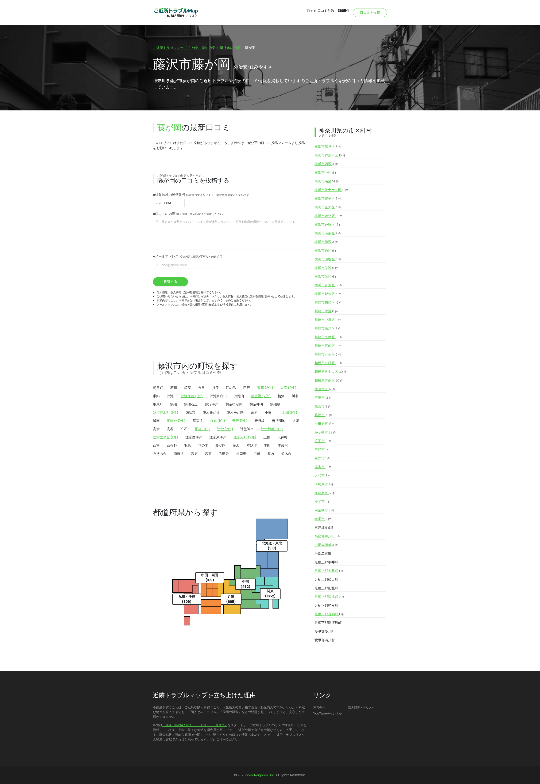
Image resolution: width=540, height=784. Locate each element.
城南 (156, 420)
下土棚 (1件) (288, 412)
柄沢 (281, 396)
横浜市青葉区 (328, 285)
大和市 (323, 475)
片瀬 (170, 396)
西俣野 (172, 445)
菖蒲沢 (198, 420)
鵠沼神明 (256, 404)
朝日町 (158, 387)
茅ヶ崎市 (325, 432)
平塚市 (323, 397)
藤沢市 (323, 415)
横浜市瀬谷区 (328, 259)
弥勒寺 (224, 453)
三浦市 (322, 449)
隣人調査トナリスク (361, 707)
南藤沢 (179, 453)
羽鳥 (187, 445)
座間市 (323, 501)
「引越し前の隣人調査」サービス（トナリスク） (194, 725)
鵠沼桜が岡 (233, 404)
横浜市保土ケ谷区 (331, 190)
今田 (201, 387)
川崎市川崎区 (328, 302)
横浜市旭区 (326, 241)
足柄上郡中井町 (326, 562)
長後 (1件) (202, 429)
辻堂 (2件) (225, 429)
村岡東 (241, 453)
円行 (246, 387)
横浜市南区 (327, 181)
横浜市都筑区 (328, 293)
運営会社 (319, 707)
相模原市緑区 (328, 363)
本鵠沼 (252, 445)
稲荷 (187, 387)
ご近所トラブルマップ (170, 47)
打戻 (215, 387)
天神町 (282, 437)
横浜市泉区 (326, 276)
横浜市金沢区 (328, 207)
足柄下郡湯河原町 (328, 622)
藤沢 (236, 445)
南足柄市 (324, 510)
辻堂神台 (247, 429)
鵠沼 (173, 404)
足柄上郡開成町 (329, 596)
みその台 (159, 453)
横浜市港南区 (328, 233)
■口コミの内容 (188, 213)
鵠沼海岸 (211, 404)
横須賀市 (325, 389)
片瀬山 (239, 396)
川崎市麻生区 (328, 354)
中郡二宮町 (323, 553)
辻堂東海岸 (217, 437)
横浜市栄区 (326, 267)
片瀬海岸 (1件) (192, 396)
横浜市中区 (326, 172)
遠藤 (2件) (265, 387)
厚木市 (323, 467)
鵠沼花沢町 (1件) (165, 412)
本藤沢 (283, 445)
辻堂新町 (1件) (272, 429)
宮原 (194, 453)
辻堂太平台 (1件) (165, 437)
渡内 (270, 453)
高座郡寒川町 (327, 536)
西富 (156, 445)
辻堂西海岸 (193, 437)
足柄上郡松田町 (326, 579)
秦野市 (322, 458)
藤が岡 (220, 445)
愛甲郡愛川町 (325, 631)
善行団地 (278, 420)
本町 (267, 445)
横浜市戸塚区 (328, 224)
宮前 (208, 453)
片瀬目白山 (218, 396)
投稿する (170, 281)
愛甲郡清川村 (325, 640)
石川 (173, 387)
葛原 (254, 412)
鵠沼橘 (275, 404)
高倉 (156, 429)
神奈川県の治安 (203, 47)
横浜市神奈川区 (330, 155)
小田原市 (325, 423)
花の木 (203, 445)
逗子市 (323, 441)
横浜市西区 (326, 164)
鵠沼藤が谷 (211, 412)
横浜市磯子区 (328, 198)
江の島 (231, 387)
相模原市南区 (329, 380)
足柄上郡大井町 (329, 570)
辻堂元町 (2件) (245, 437)
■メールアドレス (187, 256)
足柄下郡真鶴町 (329, 614)
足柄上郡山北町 (326, 588)
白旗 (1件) (217, 420)
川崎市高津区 (328, 328)
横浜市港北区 (328, 215)
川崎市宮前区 (328, 345)
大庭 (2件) (288, 387)
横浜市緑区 (326, 250)
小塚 (268, 412)
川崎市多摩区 (328, 337)
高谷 (170, 429)
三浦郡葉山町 (325, 527)
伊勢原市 (324, 484)
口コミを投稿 (370, 12)
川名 (295, 396)
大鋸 (296, 420)
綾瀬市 (323, 518)
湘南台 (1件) (176, 420)
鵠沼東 (190, 412)
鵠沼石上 (191, 404)
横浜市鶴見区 (328, 146)
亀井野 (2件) (261, 396)
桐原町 (158, 404)
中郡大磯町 (326, 544)
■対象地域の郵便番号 (201, 194)
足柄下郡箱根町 (326, 605)
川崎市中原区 (328, 319)
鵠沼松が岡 (235, 412)
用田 (256, 453)
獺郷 (156, 396)
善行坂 (260, 420)
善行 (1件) (239, 420)
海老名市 (325, 493)
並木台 (286, 453)
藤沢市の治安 (230, 47)
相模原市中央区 (331, 371)
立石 (184, 429)
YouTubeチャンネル (327, 713)
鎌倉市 (323, 406)
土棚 (266, 437)
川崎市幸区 (326, 311)
